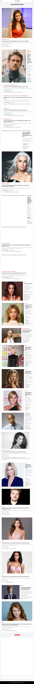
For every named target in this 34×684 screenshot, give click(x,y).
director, (31, 597)
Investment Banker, (29, 222)
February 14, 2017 (7, 629)
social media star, (24, 148)
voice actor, (26, 598)
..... (12, 43)
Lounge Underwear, (25, 147)
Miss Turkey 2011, (22, 115)
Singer (19, 95)
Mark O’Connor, (11, 278)
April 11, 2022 (12, 125)
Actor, (29, 424)
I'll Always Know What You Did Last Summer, (7, 458)
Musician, (15, 458)
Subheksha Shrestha (7, 102)
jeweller (6, 243)
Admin (3, 45)
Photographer (6, 183)
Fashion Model (4, 39)
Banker (28, 195)
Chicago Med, (13, 457)
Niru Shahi (29, 74)
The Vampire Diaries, (4, 459)
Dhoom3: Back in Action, (28, 384)
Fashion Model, (7, 46)
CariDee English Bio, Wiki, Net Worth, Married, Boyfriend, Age (28, 349)
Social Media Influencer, (17, 278)
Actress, (8, 115)
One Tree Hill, (18, 458)
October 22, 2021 (11, 277)
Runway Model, (14, 548)
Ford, (25, 457)
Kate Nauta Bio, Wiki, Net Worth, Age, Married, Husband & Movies (28, 394)
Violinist (9, 450)
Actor (28, 50)
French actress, (11, 251)
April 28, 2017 (6, 580)
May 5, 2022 (12, 102)
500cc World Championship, (28, 294)
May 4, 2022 (12, 114)
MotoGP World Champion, (27, 297)
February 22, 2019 (28, 479)
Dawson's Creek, (17, 457)
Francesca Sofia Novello (28, 283)
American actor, (27, 425)
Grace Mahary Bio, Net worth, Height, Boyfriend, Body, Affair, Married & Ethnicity (15, 576)
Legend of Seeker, (27, 386)
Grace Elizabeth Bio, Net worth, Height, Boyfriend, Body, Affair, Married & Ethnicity (16, 542)
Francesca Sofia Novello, (27, 296)
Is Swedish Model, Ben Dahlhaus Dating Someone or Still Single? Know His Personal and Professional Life (29, 59)
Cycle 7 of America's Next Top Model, (28, 363)
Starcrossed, (29, 458)
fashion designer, (9, 630)
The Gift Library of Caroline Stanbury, (28, 484)
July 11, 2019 (27, 338)
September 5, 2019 (28, 317)
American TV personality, (28, 361)
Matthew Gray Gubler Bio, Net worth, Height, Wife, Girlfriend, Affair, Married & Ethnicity (26, 588)
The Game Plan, (27, 408)
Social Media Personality (24, 95)
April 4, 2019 (29, 423)
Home (25, 282)
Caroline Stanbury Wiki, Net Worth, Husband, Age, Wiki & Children (28, 466)
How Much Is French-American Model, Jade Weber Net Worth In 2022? (16, 86)
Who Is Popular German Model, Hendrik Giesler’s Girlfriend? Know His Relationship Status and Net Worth (27, 134)
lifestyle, (20, 251)
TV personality (13, 271)
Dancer (8, 85)
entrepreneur (29, 51)
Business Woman (7, 271)
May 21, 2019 (29, 358)
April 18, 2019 (30, 381)
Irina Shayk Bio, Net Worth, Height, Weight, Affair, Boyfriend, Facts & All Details (15, 41)
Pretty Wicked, (27, 366)
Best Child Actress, (9, 92)
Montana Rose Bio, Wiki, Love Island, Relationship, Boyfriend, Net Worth (14, 273)
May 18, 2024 (29, 75)
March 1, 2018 (7, 513)
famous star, (26, 406)
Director (22, 585)
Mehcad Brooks (27, 414)
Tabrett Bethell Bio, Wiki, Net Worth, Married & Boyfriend (28, 372)
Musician (15, 95)
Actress (5, 85)
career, (28, 597)
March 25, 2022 (11, 190)
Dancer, (13, 92)
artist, (26, 597)
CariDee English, (27, 362)
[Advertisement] (17, 648)
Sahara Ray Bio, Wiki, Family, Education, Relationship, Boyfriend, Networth (27, 331)
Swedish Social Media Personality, (29, 81)
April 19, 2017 (25, 595)
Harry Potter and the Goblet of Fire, (28, 323)
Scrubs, (26, 458)
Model (8, 39)
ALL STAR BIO (17, 1)
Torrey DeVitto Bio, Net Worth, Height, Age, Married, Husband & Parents (14, 451)
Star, (30, 407)
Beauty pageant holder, (12, 115)
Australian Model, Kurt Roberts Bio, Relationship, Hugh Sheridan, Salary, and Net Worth (29, 200)
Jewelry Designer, (16, 251)
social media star (28, 130)
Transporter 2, (27, 409)
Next (18, 634)
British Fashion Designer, (10, 127)
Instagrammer (12, 85)
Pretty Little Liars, (22, 458)
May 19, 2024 (6, 45)
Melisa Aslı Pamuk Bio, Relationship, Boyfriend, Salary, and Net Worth (15, 110)
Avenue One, (9, 457)
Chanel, (15, 127)
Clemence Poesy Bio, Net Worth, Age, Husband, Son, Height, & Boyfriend (28, 306)
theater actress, (27, 387)
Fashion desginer (6, 119)
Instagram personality (7, 95)
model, (10, 46)
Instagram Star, (21, 92)
